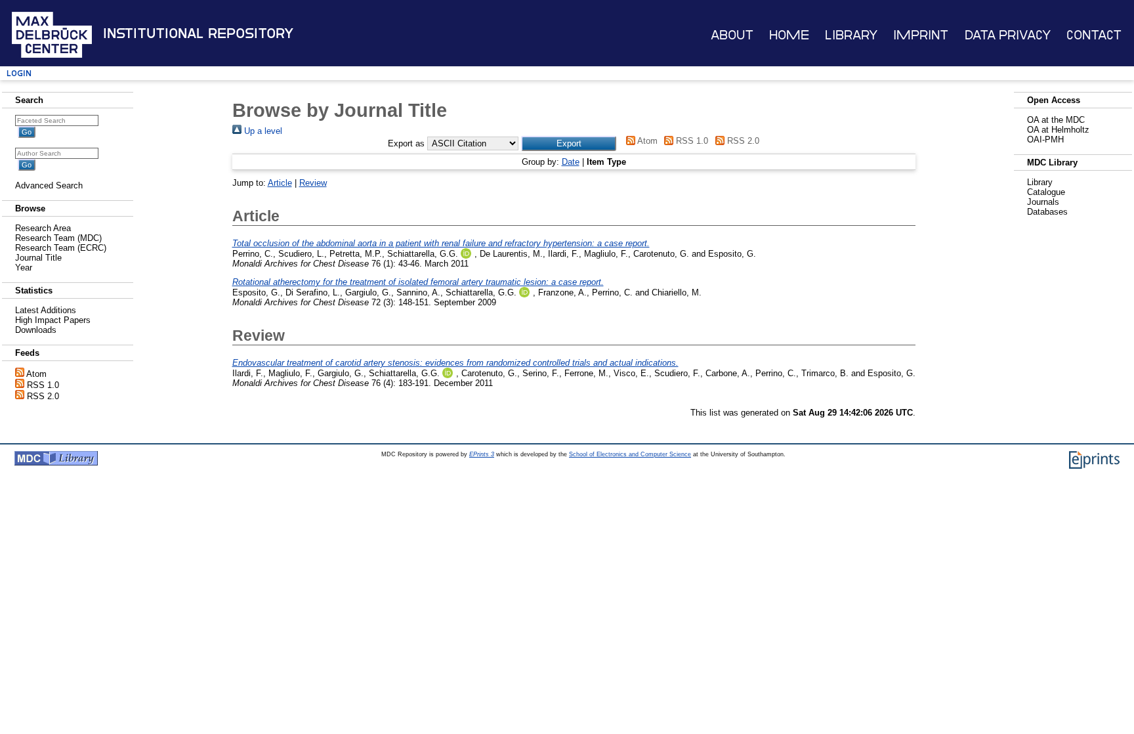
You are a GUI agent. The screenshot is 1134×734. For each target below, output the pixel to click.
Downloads (35, 330)
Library (851, 35)
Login (19, 73)
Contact (1094, 35)
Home (789, 35)
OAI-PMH (1045, 139)
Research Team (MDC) (58, 238)
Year (23, 267)
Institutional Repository (198, 33)
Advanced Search (49, 185)
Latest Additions (45, 310)
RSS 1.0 (43, 385)
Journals (1043, 202)
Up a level (262, 131)
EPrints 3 (481, 454)
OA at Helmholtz (1058, 130)
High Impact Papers (53, 320)
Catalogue (1046, 192)
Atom (36, 374)
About (732, 35)
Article (280, 183)
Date (570, 162)
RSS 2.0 (43, 396)
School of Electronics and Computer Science (630, 454)
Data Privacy (1008, 35)
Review (313, 183)
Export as (406, 143)
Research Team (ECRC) (60, 248)
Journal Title (38, 258)
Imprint (920, 35)
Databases (1047, 212)
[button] (568, 143)
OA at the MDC (1056, 120)
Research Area (43, 228)
